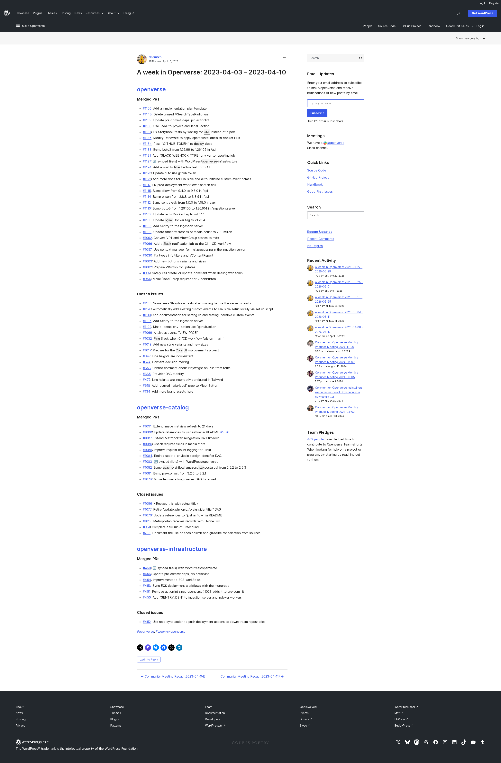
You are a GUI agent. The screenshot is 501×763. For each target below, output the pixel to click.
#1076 (224, 432)
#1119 (147, 315)
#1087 (147, 438)
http (201, 467)
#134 (146, 391)
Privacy (20, 725)
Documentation (215, 713)
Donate (306, 719)
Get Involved (308, 707)
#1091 (147, 426)
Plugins (115, 719)
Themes (115, 713)
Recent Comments (320, 239)
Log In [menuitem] (482, 3)
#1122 (147, 179)
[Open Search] (458, 13)
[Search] (360, 58)
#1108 (147, 220)
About (19, 707)
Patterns (115, 725)
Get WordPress (482, 13)
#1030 (147, 255)
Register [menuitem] (494, 3)
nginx (169, 220)
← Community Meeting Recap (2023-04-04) (173, 676)
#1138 (147, 126)
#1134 (147, 144)
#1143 (147, 114)
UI (185, 350)
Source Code (316, 170)
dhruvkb (155, 57)
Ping (157, 338)
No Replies (315, 246)
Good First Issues (320, 191)
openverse (151, 89)
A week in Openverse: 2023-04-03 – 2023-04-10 (211, 72)
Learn (208, 707)
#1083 (147, 462)
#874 (146, 362)
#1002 (147, 267)
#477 (146, 380)
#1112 (147, 202)
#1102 (147, 327)
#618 (146, 385)
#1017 (147, 350)
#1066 (147, 244)
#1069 (147, 333)
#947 (146, 356)
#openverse (335, 143)
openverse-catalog (163, 407)
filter (177, 167)
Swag (305, 725)
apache (168, 467)
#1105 (147, 321)
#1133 (147, 150)
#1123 (147, 173)
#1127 (147, 161)
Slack (167, 244)
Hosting (21, 719)
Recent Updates (319, 232)
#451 (146, 591)
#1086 (147, 444)
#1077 (147, 509)
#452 (147, 622)
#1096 (147, 503)
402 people (315, 439)
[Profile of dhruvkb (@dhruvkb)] (142, 60)
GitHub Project (318, 177)
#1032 (147, 338)
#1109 (147, 214)
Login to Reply (149, 659)
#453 (147, 586)
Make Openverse (33, 25)
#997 (146, 273)
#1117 (146, 185)
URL (207, 132)
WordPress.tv (215, 725)
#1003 (147, 261)
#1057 (147, 249)
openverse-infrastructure (172, 548)
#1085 (147, 450)
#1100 (147, 232)
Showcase (117, 707)
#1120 (147, 309)
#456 (147, 574)
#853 (147, 368)
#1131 (147, 155)
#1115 (147, 191)
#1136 (147, 138)
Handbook (315, 184)
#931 (146, 527)
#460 (147, 568)
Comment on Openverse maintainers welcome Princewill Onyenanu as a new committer (338, 392)
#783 (146, 533)
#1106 (147, 226)
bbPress (402, 719)
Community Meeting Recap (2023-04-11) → (252, 676)
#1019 (147, 344)
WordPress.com (406, 707)
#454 (147, 580)
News (19, 713)
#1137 (147, 132)
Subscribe (317, 113)
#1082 (147, 467)
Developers (212, 719)
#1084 (147, 456)
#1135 (147, 303)
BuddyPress (404, 725)
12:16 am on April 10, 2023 (163, 61)
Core (179, 350)
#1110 (147, 208)
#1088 (147, 432)
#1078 (147, 479)
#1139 (147, 120)
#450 (147, 597)
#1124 (147, 167)
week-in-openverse (171, 631)
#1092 (147, 238)
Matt (399, 713)
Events (304, 713)
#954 (147, 279)
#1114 (147, 197)
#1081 (147, 473)
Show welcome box (468, 38)
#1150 (147, 108)
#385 (147, 374)
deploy (199, 144)
